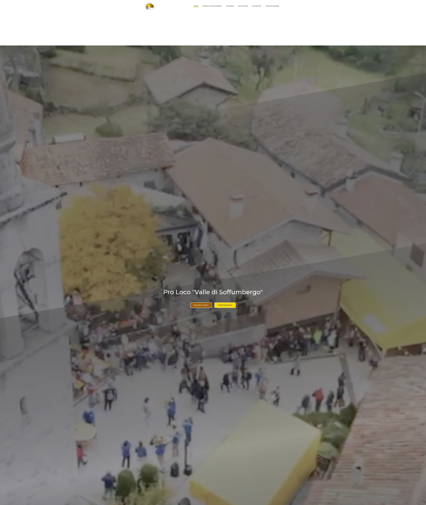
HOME (196, 6)
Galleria (230, 6)
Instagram (243, 6)
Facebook (256, 6)
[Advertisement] (213, 28)
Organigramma (272, 6)
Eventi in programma (212, 6)
